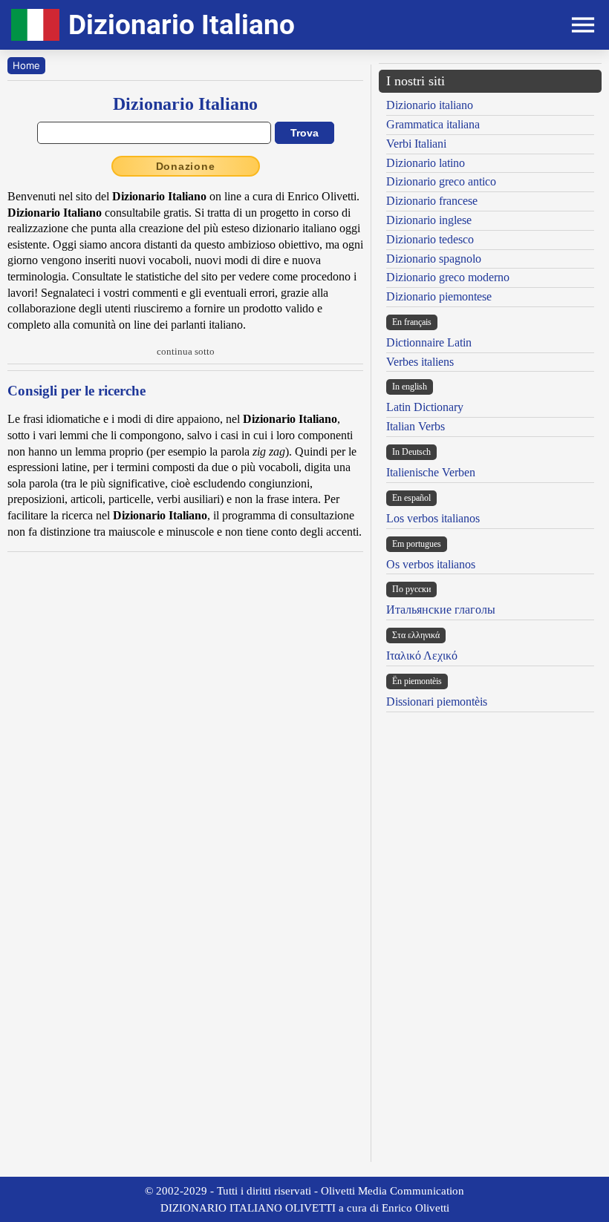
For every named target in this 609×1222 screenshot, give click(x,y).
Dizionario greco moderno (447, 277)
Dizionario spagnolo (433, 258)
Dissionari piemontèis (436, 701)
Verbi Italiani (416, 143)
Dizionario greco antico (441, 181)
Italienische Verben (430, 472)
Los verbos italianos (433, 518)
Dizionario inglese (429, 220)
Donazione (185, 166)
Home (26, 65)
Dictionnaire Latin (429, 342)
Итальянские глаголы (440, 609)
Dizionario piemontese (439, 296)
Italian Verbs (415, 426)
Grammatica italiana (433, 124)
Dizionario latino (425, 163)
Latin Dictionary (424, 407)
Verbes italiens (420, 361)
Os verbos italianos (430, 564)
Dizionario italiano (429, 105)
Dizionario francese (432, 200)
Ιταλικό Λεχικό (421, 655)
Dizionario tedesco (430, 239)
